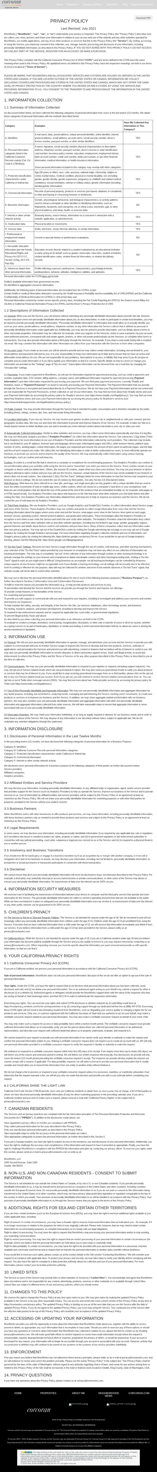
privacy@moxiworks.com (17, 931)
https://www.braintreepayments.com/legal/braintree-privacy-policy (36, 402)
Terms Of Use (56, 1420)
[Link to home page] (13, 4)
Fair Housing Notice (98, 1420)
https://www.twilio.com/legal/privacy (33, 683)
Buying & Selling (94, 6)
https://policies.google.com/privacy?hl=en (76, 536)
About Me (113, 6)
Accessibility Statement (82, 1420)
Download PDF (143, 18)
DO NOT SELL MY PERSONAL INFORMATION (78, 1425)
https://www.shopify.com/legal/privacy (109, 395)
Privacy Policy (68, 1420)
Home (60, 4)
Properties (73, 6)
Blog (124, 4)
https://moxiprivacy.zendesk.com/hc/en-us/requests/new (32, 1006)
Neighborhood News (142, 4)
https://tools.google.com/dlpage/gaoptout (63, 540)
